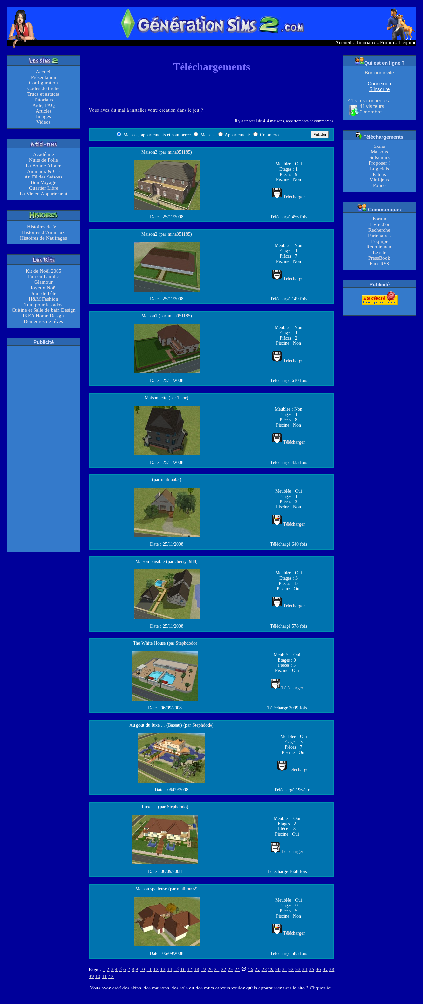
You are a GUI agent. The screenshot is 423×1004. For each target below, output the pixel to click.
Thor (182, 397)
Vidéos (43, 122)
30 (278, 969)
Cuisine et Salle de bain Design (44, 310)
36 (318, 969)
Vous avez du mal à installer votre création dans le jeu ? (146, 109)
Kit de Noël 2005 (43, 271)
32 (291, 969)
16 (183, 969)
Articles (44, 110)
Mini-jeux (379, 179)
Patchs (379, 174)
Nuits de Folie (43, 160)
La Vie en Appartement (43, 193)
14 (169, 969)
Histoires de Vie (43, 226)
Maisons (379, 151)
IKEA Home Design (43, 315)
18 (196, 969)
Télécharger (294, 196)
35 (311, 969)
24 (237, 969)
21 (216, 969)
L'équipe (407, 42)
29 (271, 969)
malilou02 (170, 479)
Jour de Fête (43, 293)
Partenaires (379, 235)
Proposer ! (379, 163)
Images (43, 116)
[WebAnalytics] (379, 309)
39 (91, 976)
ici (329, 987)
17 (189, 969)
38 (331, 969)
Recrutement (379, 246)
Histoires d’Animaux (43, 232)
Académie (43, 154)
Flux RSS (379, 263)
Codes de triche (43, 88)
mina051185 (179, 152)
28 (264, 969)
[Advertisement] (43, 448)
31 (284, 969)
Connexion (379, 83)
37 (325, 969)
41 (104, 976)
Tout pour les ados (43, 304)
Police (379, 185)
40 (97, 976)
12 (156, 969)
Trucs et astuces (43, 94)
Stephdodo (186, 643)
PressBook (379, 258)
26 (250, 969)
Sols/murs (379, 157)
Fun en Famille (43, 276)
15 (176, 969)
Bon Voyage (43, 182)
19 (203, 969)
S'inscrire (379, 89)
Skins (379, 146)
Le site (379, 252)
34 (304, 969)
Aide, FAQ (43, 105)
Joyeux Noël (43, 287)
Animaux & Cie (43, 171)
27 (257, 969)
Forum (387, 42)
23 (230, 969)
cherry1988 (185, 561)
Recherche (379, 230)
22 (223, 969)
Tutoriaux (366, 42)
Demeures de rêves (43, 321)
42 (111, 976)
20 (210, 969)
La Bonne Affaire (43, 165)
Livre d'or (379, 224)
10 (142, 969)
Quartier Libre (43, 188)
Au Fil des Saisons (43, 176)
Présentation (43, 77)
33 (298, 969)
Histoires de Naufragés (43, 238)
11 (149, 969)
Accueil (343, 42)
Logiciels (379, 168)
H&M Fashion (43, 299)
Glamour (43, 282)
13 (163, 969)
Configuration (43, 82)
